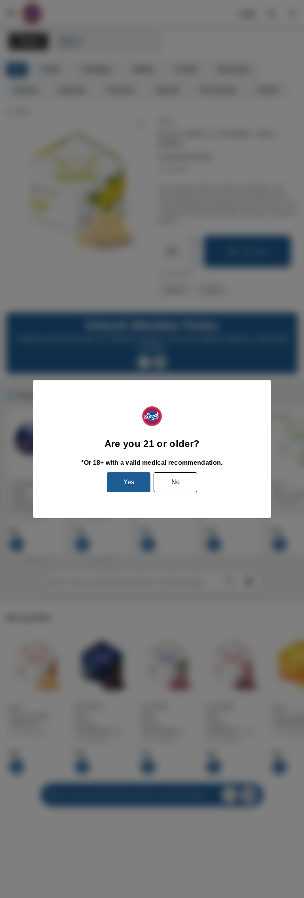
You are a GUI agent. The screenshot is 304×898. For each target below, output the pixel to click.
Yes (129, 482)
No (175, 482)
